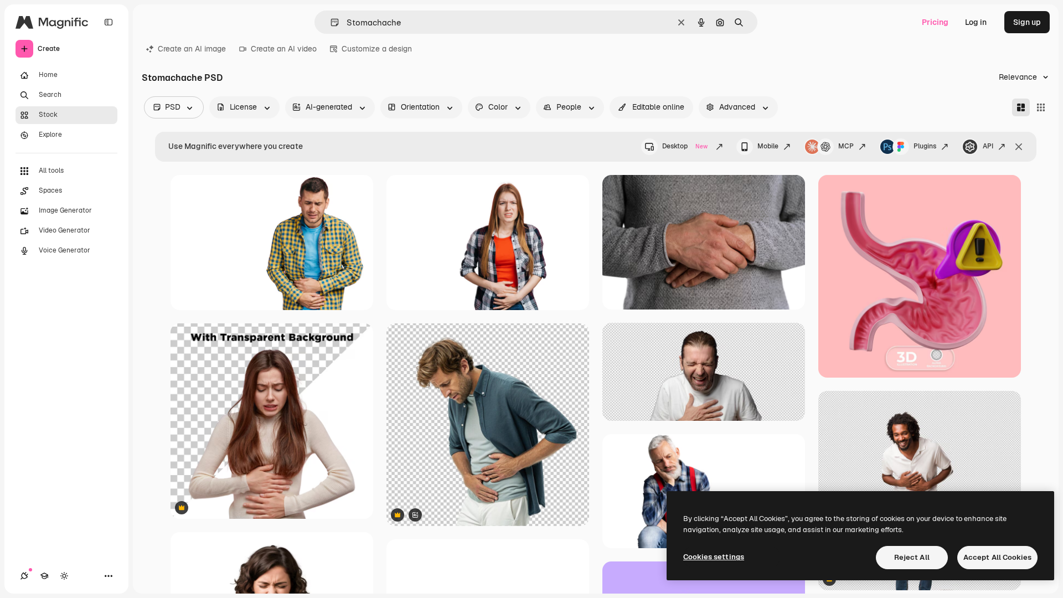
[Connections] (24, 576)
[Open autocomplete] (330, 22)
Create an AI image (192, 49)
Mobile (767, 146)
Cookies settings (713, 556)
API (988, 146)
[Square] (1041, 107)
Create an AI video (284, 49)
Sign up (1027, 22)
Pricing (935, 22)
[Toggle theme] (64, 576)
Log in (976, 22)
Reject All (912, 557)
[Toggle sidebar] (108, 22)
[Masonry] (1021, 107)
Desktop (685, 146)
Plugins (925, 146)
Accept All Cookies (997, 557)
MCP (846, 146)
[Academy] (44, 576)
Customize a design (377, 49)
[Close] (1018, 146)
